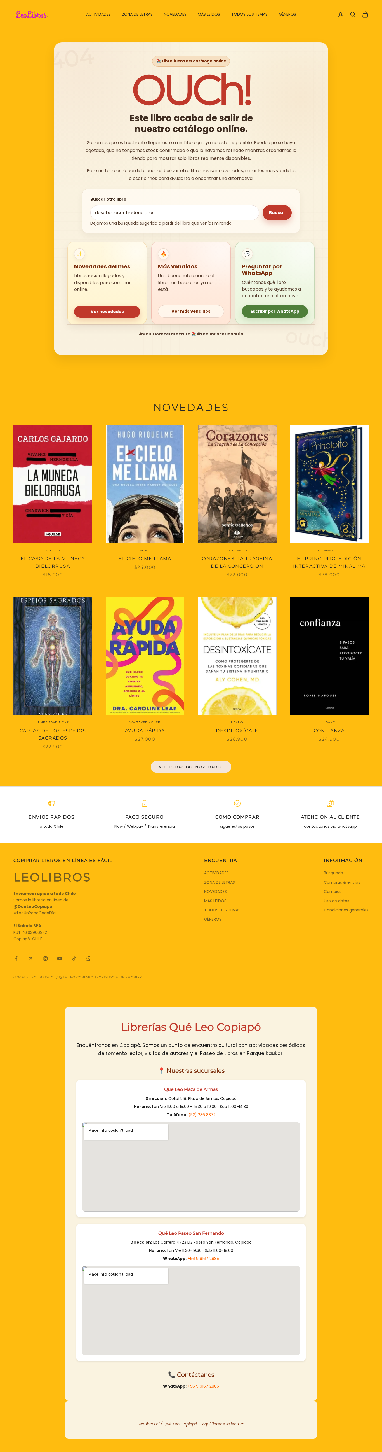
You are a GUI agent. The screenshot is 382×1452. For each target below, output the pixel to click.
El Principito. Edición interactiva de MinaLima (329, 562)
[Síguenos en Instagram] (45, 958)
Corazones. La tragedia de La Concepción (237, 562)
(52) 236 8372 (202, 1114)
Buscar (277, 213)
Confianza (329, 730)
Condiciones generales (346, 910)
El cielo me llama (145, 558)
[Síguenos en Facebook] (16, 958)
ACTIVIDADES (98, 14)
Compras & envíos (342, 882)
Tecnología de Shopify (118, 977)
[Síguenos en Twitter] (31, 958)
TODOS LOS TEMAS (249, 14)
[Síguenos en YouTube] (60, 958)
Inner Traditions (53, 722)
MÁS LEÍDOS (209, 14)
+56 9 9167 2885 (203, 1258)
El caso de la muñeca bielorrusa (53, 562)
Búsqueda (333, 873)
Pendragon (237, 550)
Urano (237, 722)
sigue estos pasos (237, 826)
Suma (145, 550)
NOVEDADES (175, 14)
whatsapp (347, 826)
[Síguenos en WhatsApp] (89, 958)
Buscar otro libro (108, 199)
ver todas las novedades (191, 767)
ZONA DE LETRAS (137, 14)
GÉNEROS (287, 14)
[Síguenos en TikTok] (74, 958)
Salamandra (329, 550)
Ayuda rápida (145, 730)
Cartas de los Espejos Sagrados (53, 734)
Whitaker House (144, 722)
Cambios (332, 891)
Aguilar (52, 550)
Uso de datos (336, 901)
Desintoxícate (237, 730)
